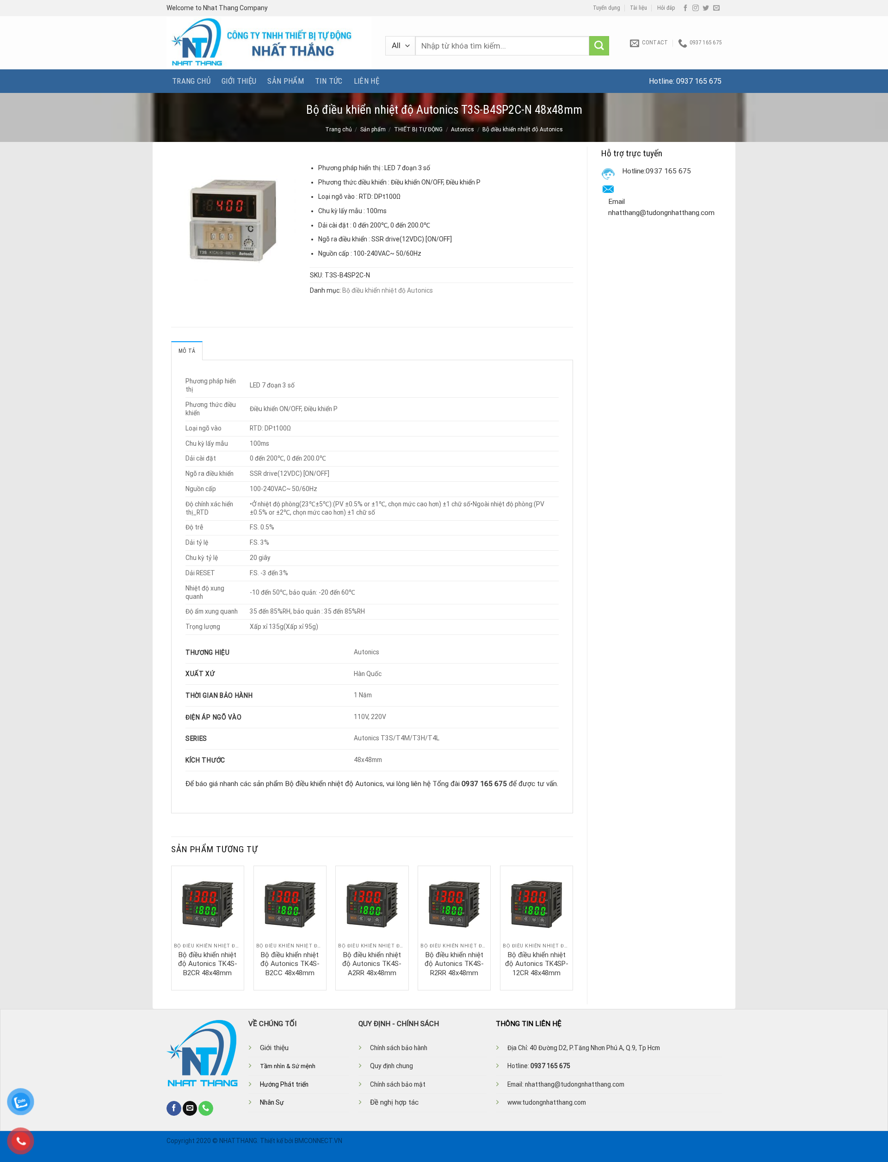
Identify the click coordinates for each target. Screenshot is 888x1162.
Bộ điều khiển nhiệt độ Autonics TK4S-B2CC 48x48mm (290, 964)
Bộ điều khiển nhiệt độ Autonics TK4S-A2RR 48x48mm (371, 964)
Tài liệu (638, 8)
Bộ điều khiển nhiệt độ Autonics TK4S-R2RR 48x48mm (454, 964)
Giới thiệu (239, 81)
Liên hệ (366, 81)
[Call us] (205, 1108)
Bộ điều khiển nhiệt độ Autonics (522, 129)
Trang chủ (191, 81)
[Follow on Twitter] (706, 8)
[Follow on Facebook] (685, 8)
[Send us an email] (716, 8)
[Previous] (172, 927)
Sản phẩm (285, 81)
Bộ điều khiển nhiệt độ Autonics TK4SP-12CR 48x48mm (536, 964)
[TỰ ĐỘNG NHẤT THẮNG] (268, 42)
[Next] (573, 927)
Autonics (462, 129)
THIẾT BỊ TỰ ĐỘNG (418, 129)
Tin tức (328, 81)
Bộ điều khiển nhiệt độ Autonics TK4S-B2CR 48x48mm (207, 964)
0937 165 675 (699, 81)
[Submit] (599, 46)
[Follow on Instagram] (695, 8)
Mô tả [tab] (187, 351)
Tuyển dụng (606, 8)
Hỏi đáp (666, 8)
